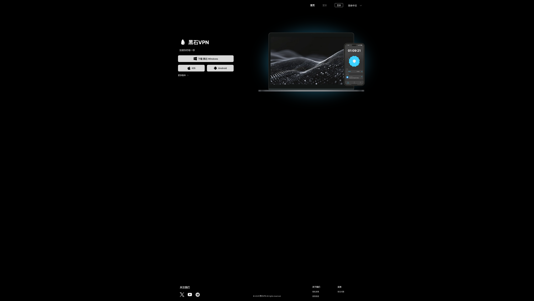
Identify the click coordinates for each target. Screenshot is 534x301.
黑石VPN (262, 296)
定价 (324, 5)
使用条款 (315, 296)
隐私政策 (315, 292)
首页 (312, 5)
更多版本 (182, 75)
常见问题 (341, 292)
